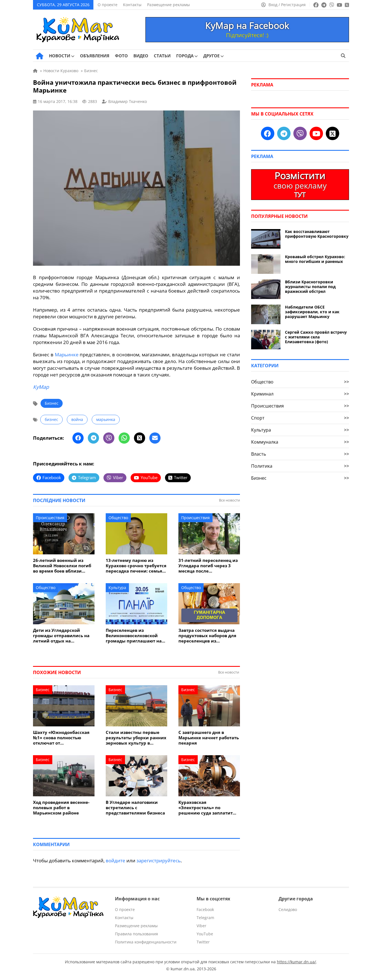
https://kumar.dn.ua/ (296, 961)
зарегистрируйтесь (158, 860)
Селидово (288, 909)
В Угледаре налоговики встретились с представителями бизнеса (135, 808)
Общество (118, 517)
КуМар (41, 386)
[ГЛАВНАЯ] (39, 56)
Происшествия (50, 517)
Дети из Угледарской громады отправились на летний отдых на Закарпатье (61, 636)
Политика (300, 466)
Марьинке (67, 354)
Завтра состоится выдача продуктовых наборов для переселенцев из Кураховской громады (207, 636)
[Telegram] (93, 438)
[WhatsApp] (124, 438)
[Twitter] (139, 438)
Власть (300, 454)
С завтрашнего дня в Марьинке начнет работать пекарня (208, 738)
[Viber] (108, 438)
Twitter (203, 942)
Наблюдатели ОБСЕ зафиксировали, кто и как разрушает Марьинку (312, 312)
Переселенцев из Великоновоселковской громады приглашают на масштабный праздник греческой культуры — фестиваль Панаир (134, 636)
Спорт (300, 418)
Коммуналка (300, 442)
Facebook (205, 909)
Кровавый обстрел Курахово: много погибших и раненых (315, 259)
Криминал (300, 394)
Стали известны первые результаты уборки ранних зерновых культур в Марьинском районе (136, 738)
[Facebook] (78, 438)
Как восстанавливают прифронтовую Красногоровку (316, 234)
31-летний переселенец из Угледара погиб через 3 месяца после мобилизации (208, 566)
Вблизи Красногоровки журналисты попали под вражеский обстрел (310, 286)
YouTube (205, 933)
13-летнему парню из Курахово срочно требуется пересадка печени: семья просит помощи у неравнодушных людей (136, 566)
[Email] (155, 438)
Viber (201, 925)
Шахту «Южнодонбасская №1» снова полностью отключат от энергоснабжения (61, 738)
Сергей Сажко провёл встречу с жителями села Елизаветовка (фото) (316, 337)
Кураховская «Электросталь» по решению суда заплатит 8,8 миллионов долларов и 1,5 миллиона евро (208, 808)
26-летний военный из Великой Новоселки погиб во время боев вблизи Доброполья (62, 566)
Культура (117, 587)
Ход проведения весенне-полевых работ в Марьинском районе (61, 808)
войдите (115, 860)
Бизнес (51, 403)
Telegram (205, 917)
